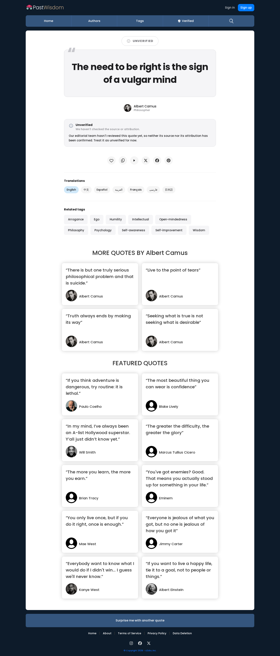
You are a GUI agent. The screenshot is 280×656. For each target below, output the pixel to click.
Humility (116, 219)
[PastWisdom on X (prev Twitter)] (149, 643)
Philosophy (76, 230)
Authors (94, 21)
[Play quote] (134, 160)
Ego (96, 219)
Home (48, 21)
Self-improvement (168, 230)
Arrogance (76, 219)
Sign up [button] (246, 7)
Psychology (103, 230)
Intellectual (140, 219)
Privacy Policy (157, 633)
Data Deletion (182, 633)
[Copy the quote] (123, 160)
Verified (188, 21)
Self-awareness (133, 230)
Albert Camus (167, 252)
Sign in (230, 8)
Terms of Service (129, 633)
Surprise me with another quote (140, 620)
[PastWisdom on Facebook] (140, 643)
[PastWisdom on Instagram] (131, 643)
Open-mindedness (173, 219)
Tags (140, 21)
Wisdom (199, 230)
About (107, 633)
